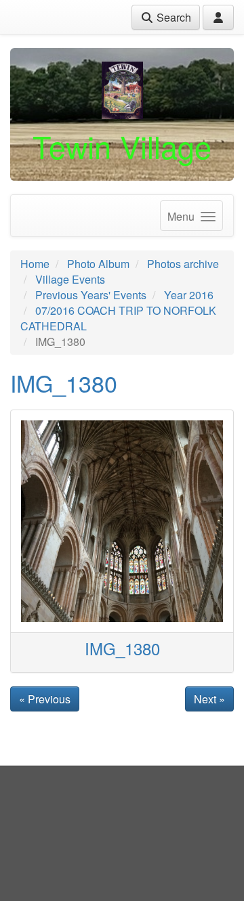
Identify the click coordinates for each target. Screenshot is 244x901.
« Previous (44, 699)
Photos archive (183, 263)
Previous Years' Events (90, 295)
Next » (209, 699)
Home (34, 263)
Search (172, 17)
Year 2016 (189, 295)
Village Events (70, 279)
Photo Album (98, 263)
